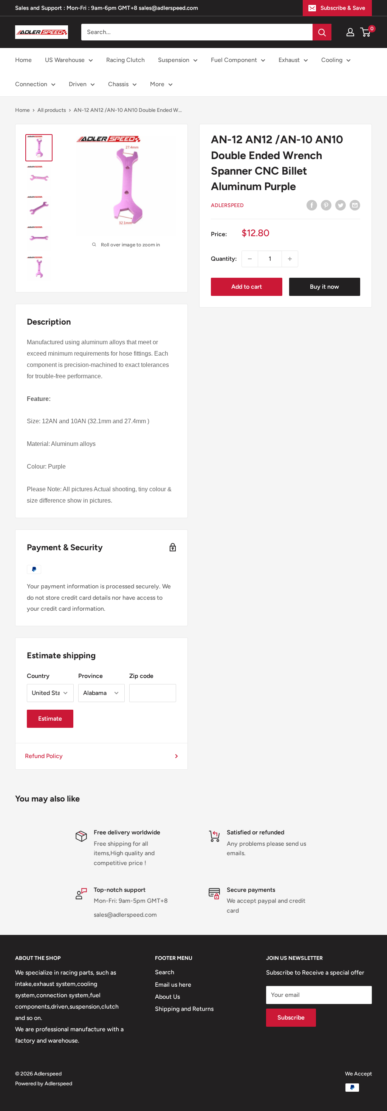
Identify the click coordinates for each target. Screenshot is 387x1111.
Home (23, 59)
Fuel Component (234, 59)
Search (164, 972)
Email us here (173, 984)
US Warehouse (65, 59)
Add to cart (246, 286)
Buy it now (324, 286)
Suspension (173, 59)
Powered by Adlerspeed (43, 1083)
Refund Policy (44, 756)
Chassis (118, 84)
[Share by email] (355, 204)
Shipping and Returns (184, 1008)
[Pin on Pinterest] (326, 204)
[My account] (350, 32)
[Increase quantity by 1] (290, 259)
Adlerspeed (227, 205)
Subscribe (291, 1017)
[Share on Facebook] (312, 204)
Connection (31, 84)
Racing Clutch (125, 59)
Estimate (50, 718)
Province (90, 675)
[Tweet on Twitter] (340, 204)
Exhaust (289, 59)
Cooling (331, 59)
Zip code (141, 675)
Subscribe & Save (342, 8)
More (157, 84)
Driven (78, 84)
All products (51, 110)
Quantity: (224, 258)
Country (38, 675)
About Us (167, 996)
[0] (365, 32)
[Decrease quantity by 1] (250, 259)
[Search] (322, 32)
